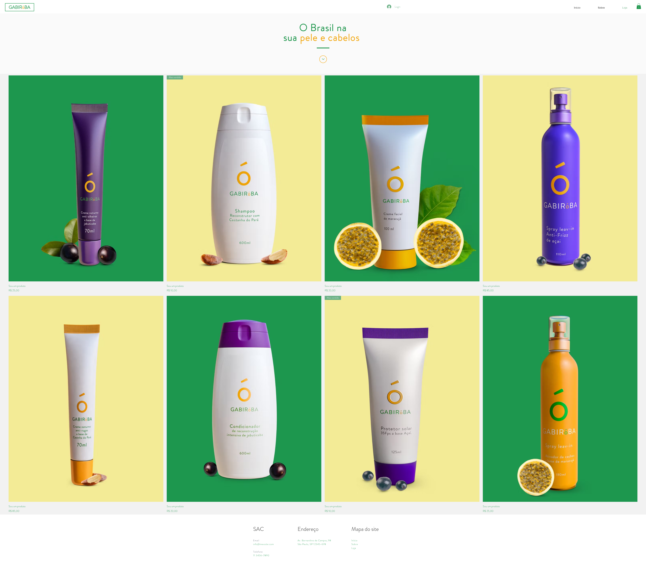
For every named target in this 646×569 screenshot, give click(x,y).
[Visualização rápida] (86, 178)
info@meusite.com (263, 544)
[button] (638, 6)
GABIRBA (19, 7)
